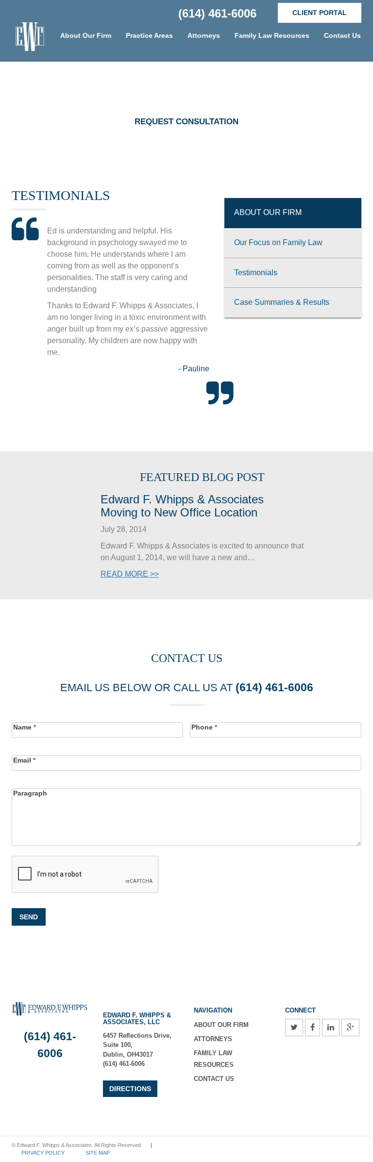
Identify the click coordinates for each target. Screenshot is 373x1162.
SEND (28, 917)
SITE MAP (97, 1153)
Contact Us (342, 35)
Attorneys (213, 1039)
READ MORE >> (130, 574)
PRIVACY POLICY (43, 1153)
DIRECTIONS (130, 1089)
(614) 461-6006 (217, 13)
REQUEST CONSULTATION (186, 121)
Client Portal (319, 13)
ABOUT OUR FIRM (221, 1025)
